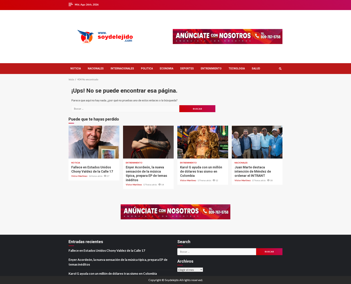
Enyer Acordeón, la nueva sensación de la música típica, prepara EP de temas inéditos (148, 142)
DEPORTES (187, 68)
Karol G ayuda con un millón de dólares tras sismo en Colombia (202, 142)
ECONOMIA (166, 68)
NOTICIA (75, 68)
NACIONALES (96, 68)
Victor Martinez (79, 176)
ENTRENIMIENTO (211, 68)
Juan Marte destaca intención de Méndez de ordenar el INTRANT (257, 142)
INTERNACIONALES (122, 68)
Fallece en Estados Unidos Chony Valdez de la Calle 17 (94, 142)
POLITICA (147, 68)
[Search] (280, 68)
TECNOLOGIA (237, 68)
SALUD (256, 68)
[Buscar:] (125, 108)
